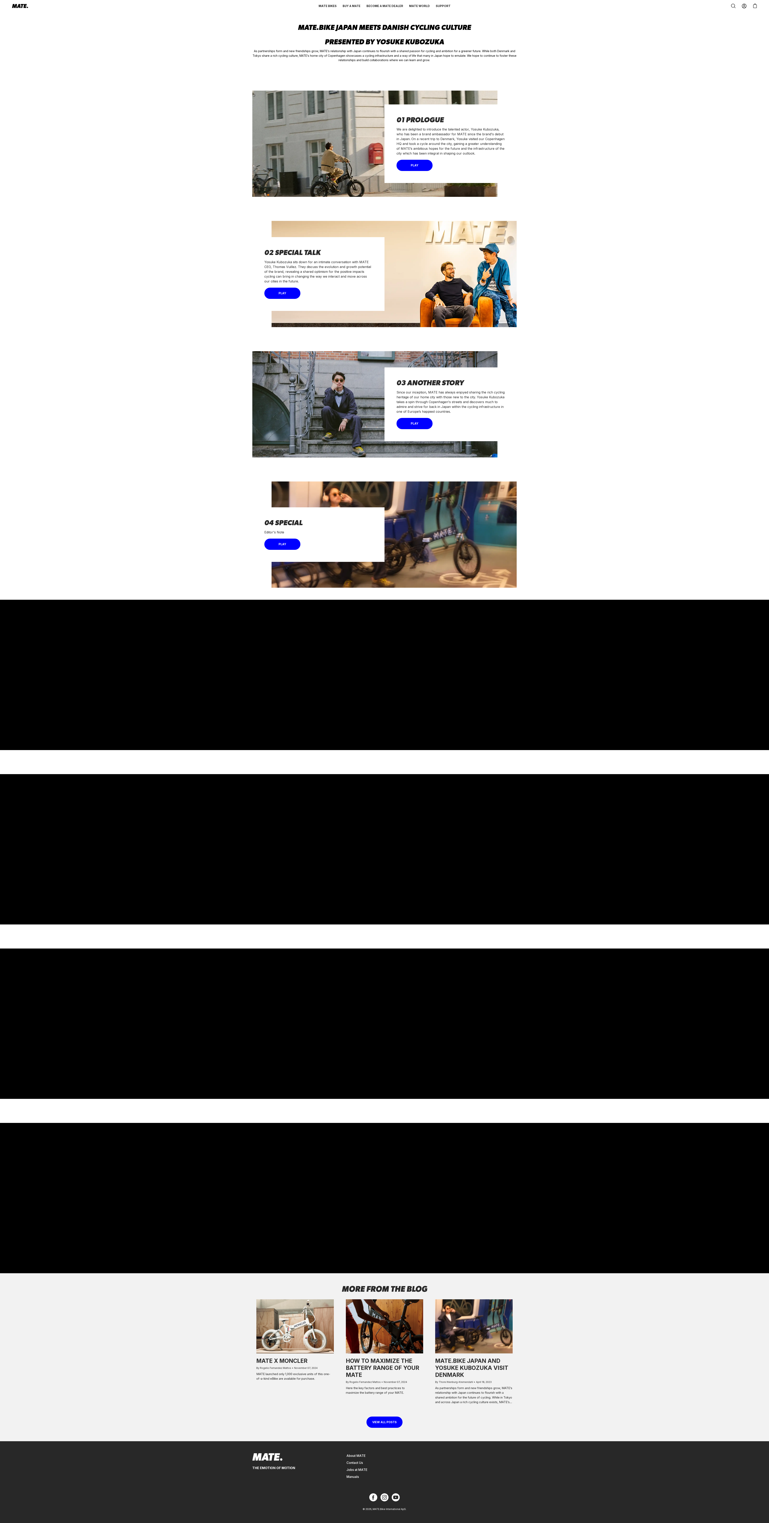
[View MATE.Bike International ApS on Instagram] (384, 1497)
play (414, 165)
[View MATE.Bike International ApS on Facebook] (373, 1497)
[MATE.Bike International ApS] (20, 6)
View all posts (384, 1422)
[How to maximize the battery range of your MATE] (384, 1326)
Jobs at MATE (356, 1470)
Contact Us (354, 1463)
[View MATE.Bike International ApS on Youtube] (396, 1497)
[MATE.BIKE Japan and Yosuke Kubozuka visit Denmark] (474, 1326)
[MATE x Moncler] (295, 1326)
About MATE (356, 1456)
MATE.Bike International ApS (389, 1509)
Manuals (352, 1477)
